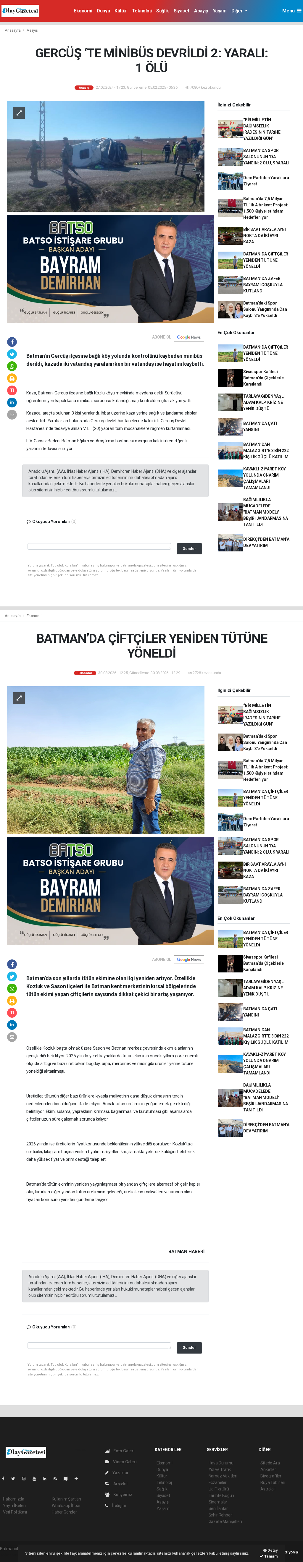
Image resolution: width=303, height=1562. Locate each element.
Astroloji (267, 1489)
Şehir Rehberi (221, 1515)
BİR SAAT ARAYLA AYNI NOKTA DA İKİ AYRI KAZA (264, 235)
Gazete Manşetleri (225, 1521)
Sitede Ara (270, 1463)
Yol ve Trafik (220, 1469)
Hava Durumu (221, 1463)
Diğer (237, 11)
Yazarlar (120, 1472)
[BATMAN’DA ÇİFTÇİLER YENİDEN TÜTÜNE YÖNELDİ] (105, 759)
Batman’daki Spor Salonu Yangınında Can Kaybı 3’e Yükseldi (265, 309)
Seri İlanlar (218, 1508)
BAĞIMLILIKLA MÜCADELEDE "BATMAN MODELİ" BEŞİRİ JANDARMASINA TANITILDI (265, 512)
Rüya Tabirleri (272, 1482)
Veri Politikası (15, 1512)
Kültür (121, 11)
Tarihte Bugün (221, 1495)
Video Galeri (124, 1461)
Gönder (189, 548)
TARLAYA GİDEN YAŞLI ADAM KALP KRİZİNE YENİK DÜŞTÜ (264, 402)
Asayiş (201, 11)
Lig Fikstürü (219, 1489)
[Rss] (58, 1478)
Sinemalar (218, 1502)
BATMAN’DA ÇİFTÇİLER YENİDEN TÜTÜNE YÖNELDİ (265, 260)
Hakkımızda (13, 1499)
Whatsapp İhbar (66, 1505)
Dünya (103, 11)
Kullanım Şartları (66, 1499)
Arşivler (120, 1483)
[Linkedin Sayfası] (47, 1478)
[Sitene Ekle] (79, 1478)
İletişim (118, 1505)
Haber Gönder (64, 1512)
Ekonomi (83, 11)
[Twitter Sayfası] (15, 1478)
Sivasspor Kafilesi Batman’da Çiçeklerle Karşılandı (263, 377)
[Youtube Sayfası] (37, 1478)
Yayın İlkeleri (14, 1505)
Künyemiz (122, 1494)
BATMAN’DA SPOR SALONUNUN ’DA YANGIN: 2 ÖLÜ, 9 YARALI (266, 156)
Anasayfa (13, 30)
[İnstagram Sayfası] (26, 1478)
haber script (11, 1555)
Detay (272, 1550)
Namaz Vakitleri (223, 1476)
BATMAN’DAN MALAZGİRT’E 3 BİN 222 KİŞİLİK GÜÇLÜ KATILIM (266, 450)
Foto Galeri (123, 1450)
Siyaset (181, 11)
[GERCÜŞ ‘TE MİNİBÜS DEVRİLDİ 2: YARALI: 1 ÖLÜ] (105, 156)
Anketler (268, 1469)
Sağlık (162, 11)
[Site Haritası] (68, 1478)
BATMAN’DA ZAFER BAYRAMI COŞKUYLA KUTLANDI (263, 284)
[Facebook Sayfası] (5, 1478)
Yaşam (220, 11)
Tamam (270, 1556)
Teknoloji (142, 11)
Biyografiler (270, 1476)
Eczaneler (218, 1482)
